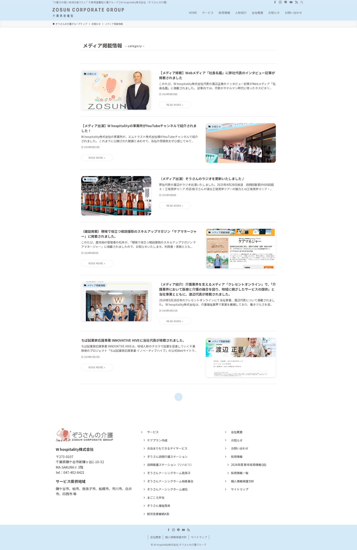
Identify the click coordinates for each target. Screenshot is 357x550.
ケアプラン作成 (157, 440)
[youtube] (291, 2)
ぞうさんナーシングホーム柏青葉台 (170, 481)
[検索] (302, 2)
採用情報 (237, 457)
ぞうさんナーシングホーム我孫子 (168, 473)
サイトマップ (239, 489)
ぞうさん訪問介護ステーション (167, 457)
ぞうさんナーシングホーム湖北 (167, 489)
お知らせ (237, 440)
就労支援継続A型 (158, 514)
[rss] (296, 2)
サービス (153, 432)
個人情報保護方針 (242, 481)
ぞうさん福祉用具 (158, 505)
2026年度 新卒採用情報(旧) (248, 465)
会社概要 (237, 432)
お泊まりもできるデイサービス (167, 448)
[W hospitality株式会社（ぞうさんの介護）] (88, 12)
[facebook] (275, 2)
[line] (285, 2)
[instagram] (280, 2)
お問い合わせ (239, 448)
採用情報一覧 (239, 473)
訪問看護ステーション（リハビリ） (170, 465)
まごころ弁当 (155, 497)
